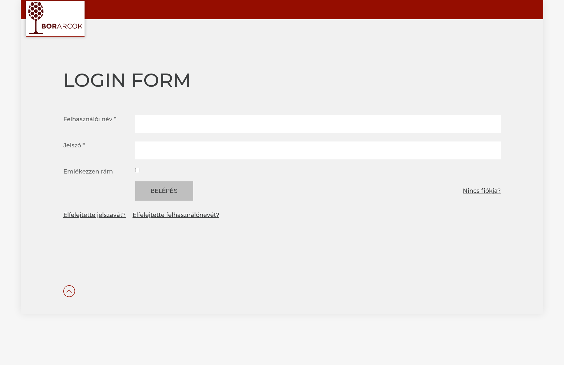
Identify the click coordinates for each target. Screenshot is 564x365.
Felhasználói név (89, 119)
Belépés (164, 191)
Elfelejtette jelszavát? (94, 215)
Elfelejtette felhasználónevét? (176, 215)
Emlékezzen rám (88, 171)
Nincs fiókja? (482, 190)
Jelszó (74, 145)
